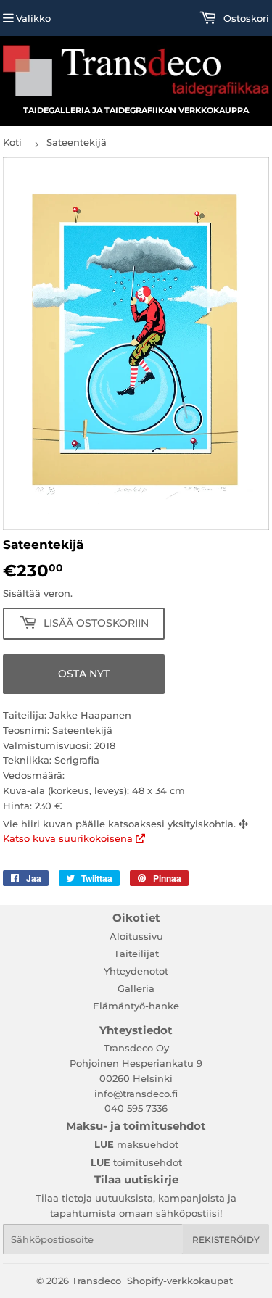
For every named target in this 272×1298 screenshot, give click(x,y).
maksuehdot (136, 1144)
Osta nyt (84, 673)
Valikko (33, 18)
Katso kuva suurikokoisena (69, 838)
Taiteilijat (136, 953)
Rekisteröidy (226, 1239)
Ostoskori (245, 18)
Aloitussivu (136, 936)
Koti (12, 142)
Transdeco (96, 1280)
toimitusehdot (136, 1162)
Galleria (136, 988)
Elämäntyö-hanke (136, 1006)
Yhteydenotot (136, 971)
